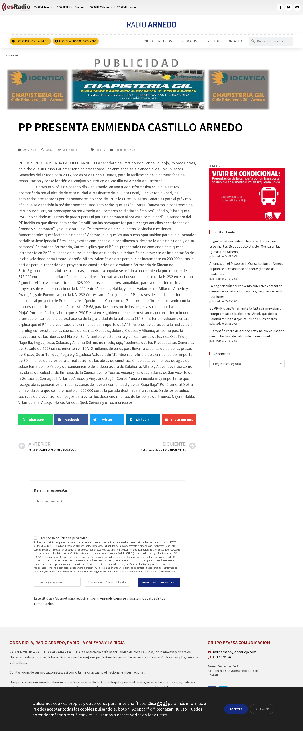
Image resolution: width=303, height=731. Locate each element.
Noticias (165, 41)
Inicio (148, 41)
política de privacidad (71, 538)
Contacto (234, 41)
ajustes (160, 714)
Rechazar (262, 709)
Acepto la (63, 538)
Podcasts (189, 41)
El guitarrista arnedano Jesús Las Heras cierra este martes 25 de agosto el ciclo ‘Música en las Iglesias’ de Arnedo (244, 246)
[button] (35, 419)
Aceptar (236, 709)
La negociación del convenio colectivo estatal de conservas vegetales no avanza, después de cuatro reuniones (247, 291)
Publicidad (211, 41)
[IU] (247, 194)
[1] (138, 84)
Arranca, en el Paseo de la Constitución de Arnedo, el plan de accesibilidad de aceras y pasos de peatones (247, 268)
